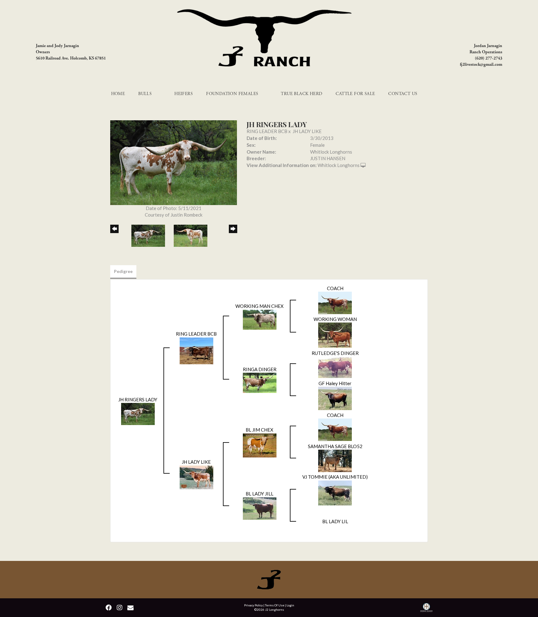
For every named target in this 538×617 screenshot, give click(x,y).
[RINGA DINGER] (259, 382)
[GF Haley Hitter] (335, 398)
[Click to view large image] (173, 162)
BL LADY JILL (259, 493)
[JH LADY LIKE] (196, 477)
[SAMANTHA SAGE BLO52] (335, 460)
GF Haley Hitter (335, 383)
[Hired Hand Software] (426, 608)
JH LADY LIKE (307, 131)
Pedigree (123, 271)
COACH (335, 288)
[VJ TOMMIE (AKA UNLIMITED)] (335, 492)
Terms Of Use (274, 605)
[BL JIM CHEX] (259, 444)
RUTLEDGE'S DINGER (335, 353)
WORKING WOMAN (335, 319)
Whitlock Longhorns (339, 165)
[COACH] (335, 302)
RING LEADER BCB (267, 131)
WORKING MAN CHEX (259, 306)
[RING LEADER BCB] (196, 350)
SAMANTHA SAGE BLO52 (335, 446)
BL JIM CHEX (259, 430)
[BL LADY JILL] (259, 508)
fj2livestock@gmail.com (481, 64)
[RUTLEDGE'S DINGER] (335, 367)
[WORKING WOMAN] (335, 334)
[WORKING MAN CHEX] (259, 319)
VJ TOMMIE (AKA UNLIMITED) (335, 477)
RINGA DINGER (259, 369)
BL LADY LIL (335, 521)
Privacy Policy (253, 605)
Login (290, 605)
